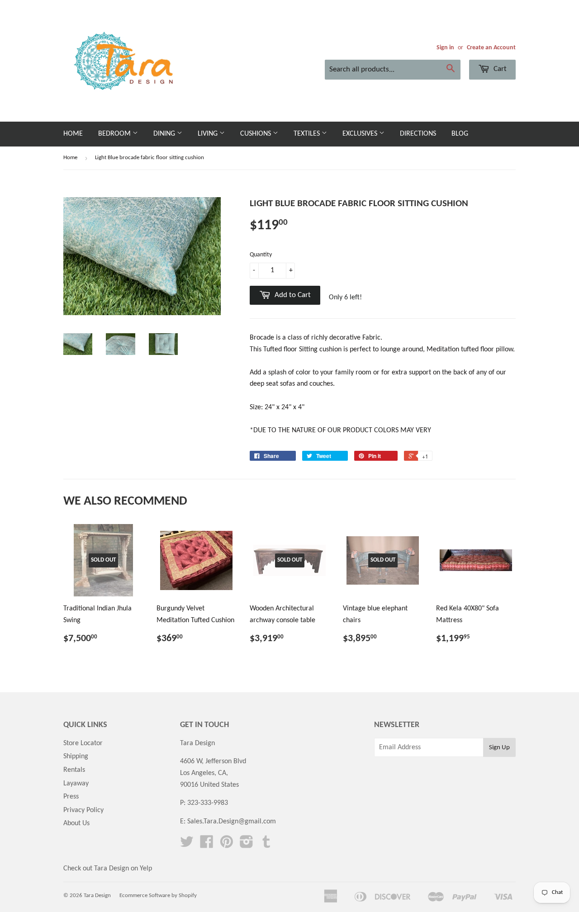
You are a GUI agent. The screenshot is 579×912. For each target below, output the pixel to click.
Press (71, 796)
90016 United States (209, 785)
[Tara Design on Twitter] (187, 845)
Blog (459, 133)
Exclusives (360, 133)
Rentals (74, 770)
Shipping (75, 756)
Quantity (261, 254)
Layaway (76, 783)
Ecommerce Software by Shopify (158, 895)
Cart (499, 69)
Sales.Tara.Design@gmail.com (231, 821)
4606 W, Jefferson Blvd (213, 761)
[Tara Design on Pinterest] (226, 845)
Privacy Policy (83, 810)
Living (208, 133)
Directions (418, 133)
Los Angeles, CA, (204, 773)
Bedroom (115, 133)
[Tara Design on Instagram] (246, 845)
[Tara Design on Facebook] (207, 845)
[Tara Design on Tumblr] (266, 845)
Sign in (445, 48)
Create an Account (491, 48)
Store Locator (83, 743)
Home (73, 133)
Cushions (256, 133)
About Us (76, 823)
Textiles (308, 133)
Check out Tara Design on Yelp (107, 868)
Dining (165, 133)
